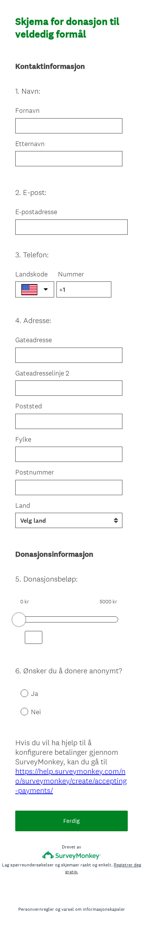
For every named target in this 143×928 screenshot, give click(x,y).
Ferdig (71, 820)
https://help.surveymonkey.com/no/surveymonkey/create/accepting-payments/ (71, 780)
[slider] (19, 620)
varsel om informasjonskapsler (93, 909)
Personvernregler (36, 909)
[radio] (19, 693)
